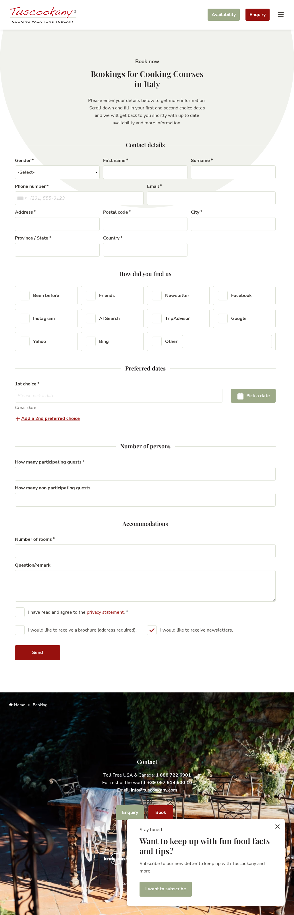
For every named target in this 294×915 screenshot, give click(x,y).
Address (24, 212)
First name (114, 160)
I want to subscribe (165, 889)
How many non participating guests (52, 488)
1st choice (25, 384)
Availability (224, 14)
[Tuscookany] (43, 14)
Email (153, 186)
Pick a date (257, 396)
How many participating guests (48, 462)
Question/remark (33, 565)
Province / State (31, 238)
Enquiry (257, 14)
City (195, 212)
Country (111, 238)
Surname (200, 160)
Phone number (30, 186)
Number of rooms (33, 539)
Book (160, 812)
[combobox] (21, 198)
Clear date (25, 407)
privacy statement (105, 612)
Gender (23, 160)
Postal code (115, 212)
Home (19, 705)
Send (37, 652)
